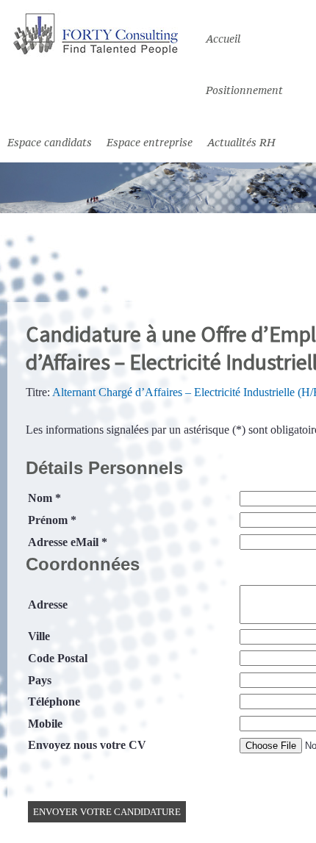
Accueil (223, 39)
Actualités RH (241, 142)
